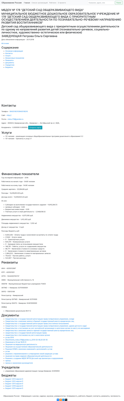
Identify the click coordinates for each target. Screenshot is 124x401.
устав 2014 (9, 337)
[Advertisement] (59, 87)
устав (7, 351)
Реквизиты (9, 60)
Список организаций (40, 3)
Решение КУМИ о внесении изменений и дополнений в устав (28, 349)
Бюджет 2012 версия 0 (14, 381)
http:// (9, 115)
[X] (66, 400)
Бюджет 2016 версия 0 (14, 386)
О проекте (62, 3)
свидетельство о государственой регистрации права (26, 333)
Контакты (9, 53)
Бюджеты (9, 67)
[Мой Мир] (63, 400)
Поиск (118, 3)
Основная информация (14, 51)
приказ (8, 361)
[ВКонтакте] (58, 400)
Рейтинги (52, 3)
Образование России (12, 3)
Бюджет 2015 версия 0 (14, 388)
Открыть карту (35, 128)
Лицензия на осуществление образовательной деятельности (28, 347)
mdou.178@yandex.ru (15, 119)
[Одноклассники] (60, 400)
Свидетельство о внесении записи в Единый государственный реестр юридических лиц (39, 321)
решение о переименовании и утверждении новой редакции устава (31, 354)
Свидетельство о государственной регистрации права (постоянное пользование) (37, 323)
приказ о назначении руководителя (19, 363)
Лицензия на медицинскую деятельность (21, 344)
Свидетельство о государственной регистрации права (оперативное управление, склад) (39, 319)
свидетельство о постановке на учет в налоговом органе (27, 335)
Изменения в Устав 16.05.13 (15, 342)
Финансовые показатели (14, 58)
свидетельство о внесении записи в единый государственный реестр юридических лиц (39, 330)
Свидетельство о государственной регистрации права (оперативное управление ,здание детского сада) (46, 326)
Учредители (9, 65)
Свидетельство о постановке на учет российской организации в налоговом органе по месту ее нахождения (47, 328)
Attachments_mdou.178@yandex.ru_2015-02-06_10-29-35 (26, 340)
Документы (9, 63)
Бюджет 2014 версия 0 (14, 379)
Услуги (7, 56)
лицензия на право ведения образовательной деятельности (28, 356)
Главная (27, 3)
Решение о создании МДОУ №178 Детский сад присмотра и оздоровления (34, 358)
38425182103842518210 (18, 111)
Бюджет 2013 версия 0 (14, 384)
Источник (5, 43)
